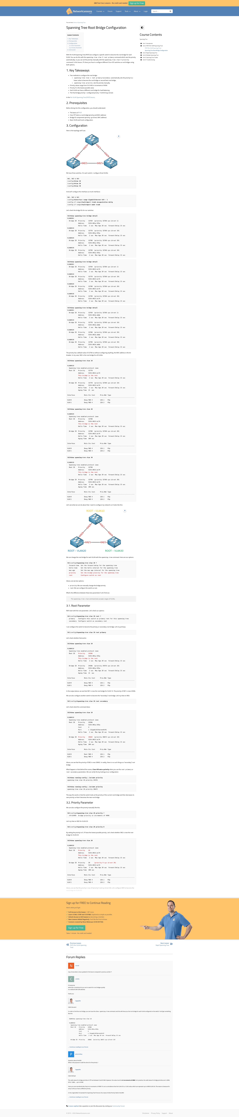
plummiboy (78, 1054)
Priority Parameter (76, 48)
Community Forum (118, 1106)
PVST (80, 113)
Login (146, 11)
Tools (126, 11)
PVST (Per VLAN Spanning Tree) (78, 945)
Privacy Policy (155, 1113)
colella (77, 979)
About (136, 11)
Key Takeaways (73, 39)
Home (75, 22)
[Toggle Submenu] (141, 43)
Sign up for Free (75, 927)
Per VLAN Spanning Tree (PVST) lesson (82, 97)
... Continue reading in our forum (78, 1047)
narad (77, 965)
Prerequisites (73, 41)
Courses (99, 11)
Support (118, 11)
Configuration (73, 43)
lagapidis (78, 1001)
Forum (110, 11)
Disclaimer (145, 1113)
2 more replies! (73, 1106)
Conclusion (72, 50)
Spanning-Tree (82, 22)
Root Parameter (75, 45)
